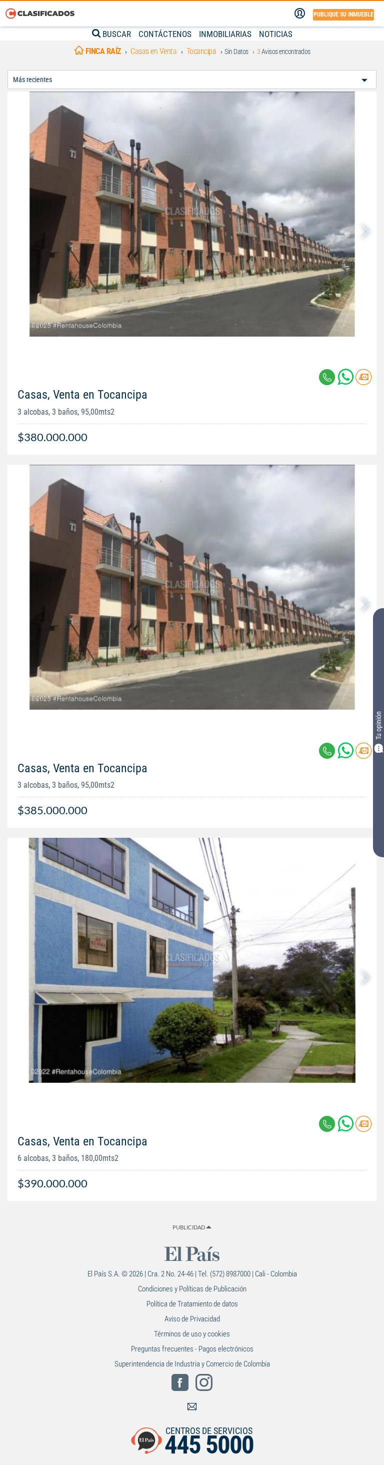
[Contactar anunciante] (364, 381)
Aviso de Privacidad (192, 1318)
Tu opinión (378, 725)
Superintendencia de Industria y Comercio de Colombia (192, 1363)
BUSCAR (115, 34)
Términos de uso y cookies (192, 1333)
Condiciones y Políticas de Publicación (192, 1288)
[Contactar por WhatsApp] (347, 381)
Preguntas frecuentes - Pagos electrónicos (192, 1348)
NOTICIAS (275, 34)
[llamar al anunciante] (327, 377)
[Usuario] (299, 13)
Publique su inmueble (344, 14)
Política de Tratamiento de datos (192, 1303)
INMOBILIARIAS (225, 34)
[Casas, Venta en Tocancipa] (192, 214)
